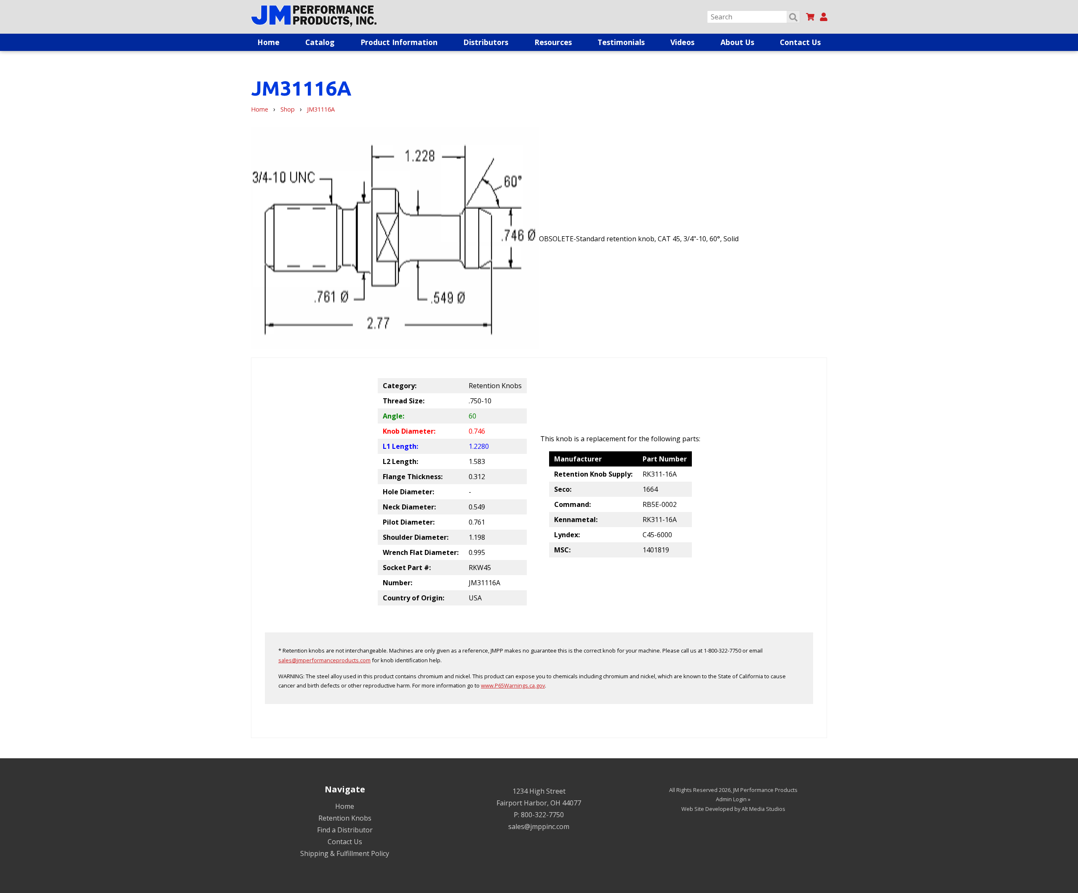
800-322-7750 (542, 814)
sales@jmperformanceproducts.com (324, 660)
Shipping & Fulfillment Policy (344, 853)
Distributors (485, 42)
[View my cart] (810, 16)
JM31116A (321, 109)
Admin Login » (733, 799)
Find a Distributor (345, 829)
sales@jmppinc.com (538, 826)
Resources (553, 42)
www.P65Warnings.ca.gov (513, 685)
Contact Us (800, 42)
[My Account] (823, 16)
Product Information (399, 42)
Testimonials (621, 42)
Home (268, 42)
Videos (682, 42)
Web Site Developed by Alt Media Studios (733, 809)
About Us (737, 42)
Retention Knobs (344, 818)
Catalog (319, 42)
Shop (287, 109)
